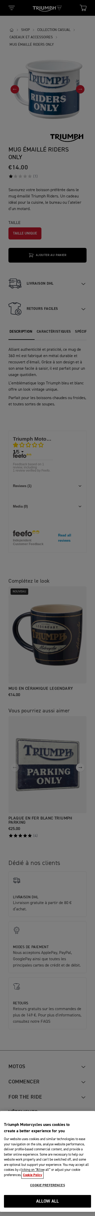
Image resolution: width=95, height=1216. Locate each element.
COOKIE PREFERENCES (47, 1185)
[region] (47, 1161)
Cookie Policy (32, 1175)
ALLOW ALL (47, 1201)
